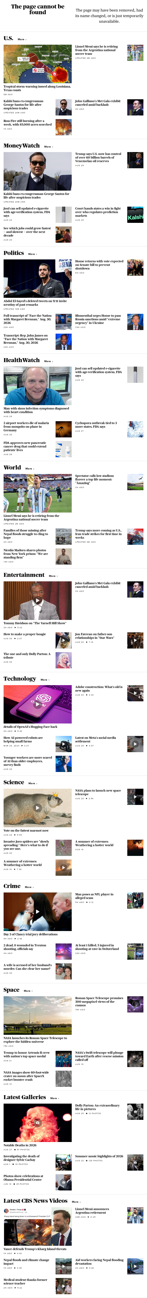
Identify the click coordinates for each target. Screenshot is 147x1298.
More (21, 39)
